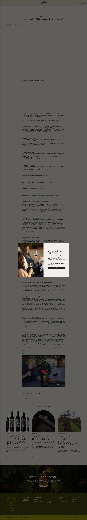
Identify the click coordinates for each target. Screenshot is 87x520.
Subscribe (56, 267)
